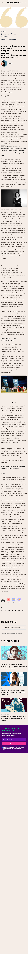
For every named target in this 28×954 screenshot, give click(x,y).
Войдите (7, 627)
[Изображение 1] (12, 402)
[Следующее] (24, 388)
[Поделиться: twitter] (16, 610)
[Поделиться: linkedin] (19, 610)
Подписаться (14, 743)
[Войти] (25, 2)
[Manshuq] (14, 2)
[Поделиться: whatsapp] (9, 610)
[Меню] (2, 2)
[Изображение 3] (15, 402)
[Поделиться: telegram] (5, 610)
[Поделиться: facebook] (12, 610)
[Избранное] (22, 2)
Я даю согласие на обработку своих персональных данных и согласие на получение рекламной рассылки (13, 748)
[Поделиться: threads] (2, 610)
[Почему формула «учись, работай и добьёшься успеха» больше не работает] (14, 679)
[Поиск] (5, 2)
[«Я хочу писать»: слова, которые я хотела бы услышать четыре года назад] (14, 705)
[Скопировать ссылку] (22, 610)
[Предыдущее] (3, 388)
